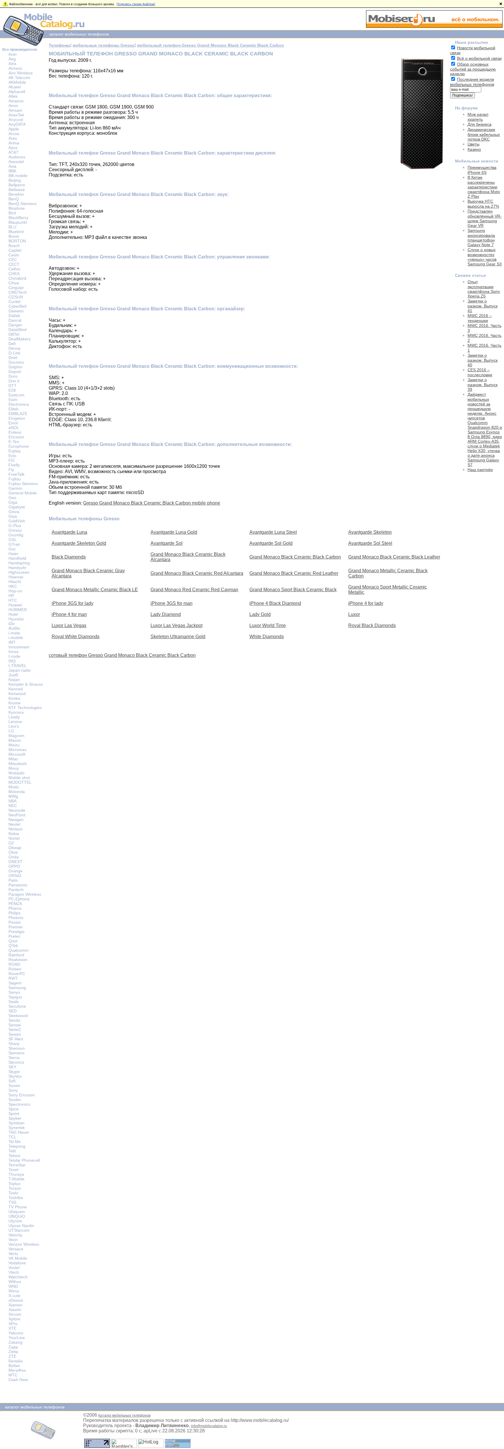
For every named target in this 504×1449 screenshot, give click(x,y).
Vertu (13, 1253)
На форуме (466, 108)
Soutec (14, 1099)
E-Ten (13, 441)
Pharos (15, 908)
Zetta (13, 1351)
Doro (13, 376)
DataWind (17, 329)
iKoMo (14, 628)
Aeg (12, 59)
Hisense (15, 577)
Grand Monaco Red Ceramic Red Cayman (194, 589)
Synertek (16, 1127)
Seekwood (18, 1015)
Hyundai (16, 619)
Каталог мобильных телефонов (124, 1415)
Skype (14, 1071)
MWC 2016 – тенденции (480, 318)
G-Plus (14, 525)
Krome (14, 703)
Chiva (13, 283)
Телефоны (59, 45)
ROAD (14, 964)
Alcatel (14, 87)
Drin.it (13, 381)
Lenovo (15, 721)
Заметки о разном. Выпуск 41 (483, 306)
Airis (12, 63)
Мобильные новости (476, 161)
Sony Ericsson (21, 1095)
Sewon (14, 1034)
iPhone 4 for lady (365, 603)
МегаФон (17, 1370)
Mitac (13, 759)
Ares (12, 138)
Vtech (13, 1272)
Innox (13, 651)
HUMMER (17, 609)
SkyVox (15, 1076)
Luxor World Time (267, 625)
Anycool (15, 119)
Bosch (14, 245)
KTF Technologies (25, 707)
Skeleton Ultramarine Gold (177, 636)
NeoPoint (16, 815)
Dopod (14, 371)
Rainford (16, 955)
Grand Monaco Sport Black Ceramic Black (293, 589)
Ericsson (16, 437)
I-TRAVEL (17, 665)
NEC (12, 805)
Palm (13, 880)
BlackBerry (18, 217)
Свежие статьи (470, 275)
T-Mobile (16, 1179)
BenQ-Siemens (22, 203)
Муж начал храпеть (478, 117)
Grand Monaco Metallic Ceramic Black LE (95, 589)
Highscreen (18, 572)
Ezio (12, 455)
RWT (13, 978)
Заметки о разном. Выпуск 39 (483, 384)
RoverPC (16, 973)
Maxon (14, 740)
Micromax (17, 749)
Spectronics (19, 1104)
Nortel (14, 838)
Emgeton (16, 418)
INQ (12, 661)
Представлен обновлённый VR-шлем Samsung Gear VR (485, 218)
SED (12, 1011)
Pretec (14, 936)
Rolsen (14, 969)
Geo (12, 497)
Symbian (16, 1123)
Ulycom (15, 1221)
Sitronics (16, 1062)
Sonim (14, 1085)
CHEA (14, 273)
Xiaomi (14, 1309)
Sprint (13, 1113)
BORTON (17, 241)
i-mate (14, 633)
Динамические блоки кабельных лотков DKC (484, 134)
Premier (15, 927)
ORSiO (14, 875)
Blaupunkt (17, 222)
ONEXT (15, 861)
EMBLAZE (17, 413)
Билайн (15, 1361)
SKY (12, 1067)
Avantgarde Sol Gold (271, 543)
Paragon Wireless (24, 894)
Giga (12, 502)
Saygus (15, 997)
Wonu (13, 1291)
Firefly (14, 465)
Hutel (13, 614)
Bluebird (16, 231)
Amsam (15, 110)
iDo (11, 623)
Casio (13, 255)
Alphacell (16, 91)
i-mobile (15, 637)
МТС (13, 1375)
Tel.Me (14, 1141)
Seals (13, 1001)
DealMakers (19, 339)
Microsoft (16, 754)
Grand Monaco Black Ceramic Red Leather (293, 573)
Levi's (13, 726)
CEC (12, 259)
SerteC (14, 1029)
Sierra (14, 1057)
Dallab (14, 315)
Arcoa (13, 133)
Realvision (17, 959)
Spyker (14, 1118)
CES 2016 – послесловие (480, 372)
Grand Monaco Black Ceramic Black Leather (394, 556)
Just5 (13, 675)
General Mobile (22, 493)
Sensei (14, 1025)
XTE (12, 1328)
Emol (13, 423)
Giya (12, 516)
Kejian (14, 679)
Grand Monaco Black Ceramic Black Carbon (295, 556)
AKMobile (17, 82)
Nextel (14, 824)
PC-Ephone (19, 899)
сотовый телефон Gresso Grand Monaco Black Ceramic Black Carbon (122, 655)
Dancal (14, 320)
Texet (13, 1169)
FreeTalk (16, 474)
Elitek (13, 409)
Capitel (14, 250)
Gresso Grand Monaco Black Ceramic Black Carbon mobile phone (151, 503)
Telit (12, 1151)
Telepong (16, 1146)
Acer (12, 54)
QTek (13, 945)
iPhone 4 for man (69, 614)
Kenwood (17, 693)
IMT (12, 642)
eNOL (13, 427)
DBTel (13, 334)
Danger (15, 325)
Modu (13, 787)
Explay (14, 451)
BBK (12, 171)
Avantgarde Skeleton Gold (79, 543)
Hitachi (14, 581)
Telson (14, 1155)
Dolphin (15, 367)
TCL (12, 1137)
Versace (15, 1249)
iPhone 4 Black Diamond (275, 603)
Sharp (14, 1043)
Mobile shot (19, 777)
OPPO (14, 866)
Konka (14, 698)
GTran (14, 544)
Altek (13, 96)
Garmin (15, 488)
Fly (11, 469)
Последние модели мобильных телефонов (472, 82)
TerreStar (17, 1165)
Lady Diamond (165, 614)
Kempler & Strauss (25, 684)
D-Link (14, 353)
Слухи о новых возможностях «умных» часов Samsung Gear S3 (485, 256)
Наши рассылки (471, 42)
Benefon (16, 194)
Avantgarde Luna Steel (273, 532)
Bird (12, 213)
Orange (15, 871)
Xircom (14, 1314)
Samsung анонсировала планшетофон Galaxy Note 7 (481, 237)
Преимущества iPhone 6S (482, 170)
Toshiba (15, 1197)
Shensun (16, 1048)
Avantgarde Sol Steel (370, 543)
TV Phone (17, 1207)
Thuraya (16, 1174)
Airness (15, 68)
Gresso (15, 530)
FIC (11, 460)
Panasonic (18, 885)
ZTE (12, 1356)
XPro (13, 1323)
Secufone (17, 1006)
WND (13, 1286)
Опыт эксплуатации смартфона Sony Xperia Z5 (484, 288)
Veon (13, 1239)
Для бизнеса (479, 124)
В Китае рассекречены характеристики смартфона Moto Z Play (484, 187)
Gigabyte (16, 507)
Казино (474, 149)
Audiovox (16, 157)
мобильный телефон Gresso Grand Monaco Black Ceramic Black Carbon (210, 45)
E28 (12, 390)
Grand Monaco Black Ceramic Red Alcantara (196, 573)
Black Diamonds (69, 556)
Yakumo (15, 1333)
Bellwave (16, 189)
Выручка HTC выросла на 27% (483, 204)
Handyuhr (17, 567)
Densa (14, 348)
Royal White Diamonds (75, 636)
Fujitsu (14, 479)
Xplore (14, 1319)
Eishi (12, 399)
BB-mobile (17, 175)
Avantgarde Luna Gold (173, 532)
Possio (14, 922)
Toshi (13, 1193)
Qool (12, 941)
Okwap (14, 847)
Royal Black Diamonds (372, 625)
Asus (13, 147)
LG (11, 731)
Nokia (13, 833)
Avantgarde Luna (69, 532)
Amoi (13, 105)
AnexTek (16, 115)
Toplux (14, 1183)
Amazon (16, 101)
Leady (14, 717)
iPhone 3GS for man (171, 603)
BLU (12, 227)
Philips (14, 913)
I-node (14, 656)
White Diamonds (266, 636)
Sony (13, 1090)
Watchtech (18, 1277)
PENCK (15, 903)
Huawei (15, 605)
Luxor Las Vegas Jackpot (176, 625)
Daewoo (16, 311)
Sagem (15, 983)
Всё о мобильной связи (479, 58)
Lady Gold (260, 614)
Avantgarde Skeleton (370, 532)
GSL (12, 539)
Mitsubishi (17, 763)
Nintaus (15, 829)
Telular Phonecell (24, 1160)
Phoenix (15, 917)
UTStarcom (18, 1230)
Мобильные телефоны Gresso (84, 518)
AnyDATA (17, 124)
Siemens (16, 1053)
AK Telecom (19, 77)
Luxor (354, 614)
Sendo (14, 1020)
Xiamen (15, 1305)
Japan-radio (19, 670)
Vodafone (17, 1263)
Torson (14, 1188)
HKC (12, 586)
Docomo (16, 362)
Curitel (14, 301)
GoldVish (16, 521)
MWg (13, 796)
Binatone (16, 208)
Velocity (15, 1235)
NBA (12, 801)
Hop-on (15, 591)
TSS (12, 1202)
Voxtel (14, 1267)
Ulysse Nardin (21, 1225)
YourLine (16, 1337)
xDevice (15, 1300)
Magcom (16, 735)
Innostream (18, 647)
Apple (13, 129)
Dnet (12, 357)
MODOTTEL (20, 782)
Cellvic (14, 269)
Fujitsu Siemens (23, 483)
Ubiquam (16, 1211)
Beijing (14, 180)
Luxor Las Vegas (69, 625)
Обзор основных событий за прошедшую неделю (473, 69)
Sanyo (14, 992)
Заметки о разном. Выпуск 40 (483, 360)
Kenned (15, 689)
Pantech (16, 889)
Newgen (16, 819)
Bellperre (16, 185)
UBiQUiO (16, 1216)
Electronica (18, 404)
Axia (12, 166)
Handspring (19, 563)
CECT (14, 264)
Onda (13, 857)
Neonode (16, 810)
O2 (11, 843)
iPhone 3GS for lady (72, 603)
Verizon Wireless (23, 1244)
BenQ (13, 199)
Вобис (14, 1365)
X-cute (14, 1295)
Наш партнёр (480, 469)
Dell (11, 343)
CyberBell (17, 306)
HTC (12, 600)
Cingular (16, 287)
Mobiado (16, 773)
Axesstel (16, 161)
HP (11, 595)
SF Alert (15, 1039)
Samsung (17, 987)
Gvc (12, 549)
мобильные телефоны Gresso (104, 45)
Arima (13, 143)
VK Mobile (17, 1258)
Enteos (14, 432)
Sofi (11, 1081)
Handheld (17, 558)
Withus (14, 1281)
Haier (13, 553)
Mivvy (13, 768)
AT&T (13, 152)
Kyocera (16, 712)
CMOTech (17, 292)
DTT (12, 385)
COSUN (15, 297)
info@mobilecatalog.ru (209, 1426)
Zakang (15, 1342)
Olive (13, 852)
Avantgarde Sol (166, 543)
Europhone (18, 446)
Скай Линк (18, 1379)
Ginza (13, 511)
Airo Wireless (20, 73)
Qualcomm (18, 950)
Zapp (13, 1347)
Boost (13, 236)
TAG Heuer (18, 1132)
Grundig (15, 535)
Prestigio (16, 931)
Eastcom (16, 395)
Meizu (14, 745)
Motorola (16, 791)
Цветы (474, 144)
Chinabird (17, 278)
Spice (13, 1109)
